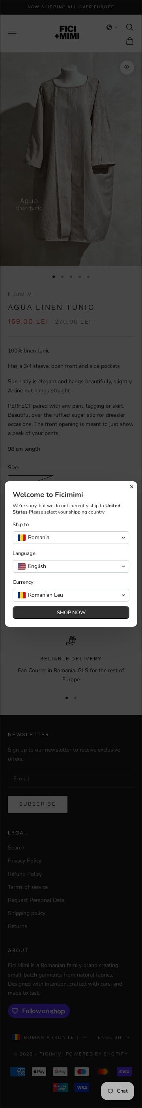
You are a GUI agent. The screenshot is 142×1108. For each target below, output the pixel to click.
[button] (71, 537)
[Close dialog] (132, 487)
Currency (23, 582)
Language (24, 553)
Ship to (21, 524)
